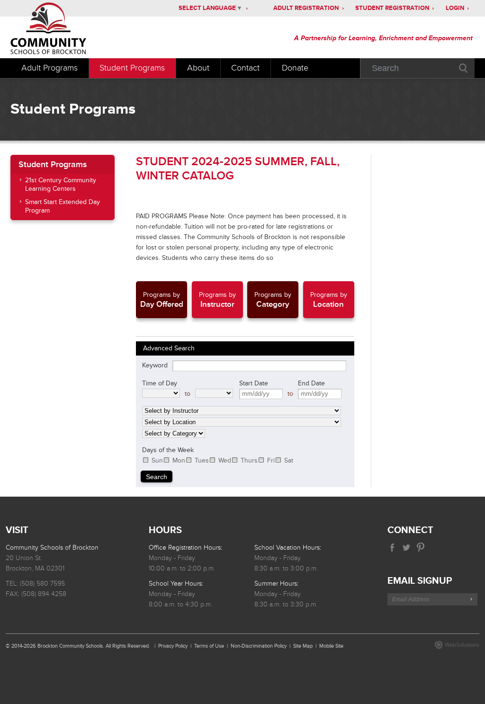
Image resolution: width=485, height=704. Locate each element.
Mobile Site (331, 646)
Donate (295, 68)
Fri (271, 460)
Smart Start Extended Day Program (62, 206)
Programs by (161, 300)
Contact (245, 68)
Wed (224, 460)
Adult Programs (49, 68)
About (198, 68)
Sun (157, 460)
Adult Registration (306, 8)
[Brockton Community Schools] (77, 30)
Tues (202, 460)
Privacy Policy (173, 646)
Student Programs (132, 68)
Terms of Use (209, 646)
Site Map (303, 646)
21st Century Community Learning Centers (60, 184)
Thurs (249, 460)
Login (455, 8)
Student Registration (392, 8)
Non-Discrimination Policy (259, 646)
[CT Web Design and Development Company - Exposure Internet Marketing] (454, 647)
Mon (178, 460)
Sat (288, 460)
